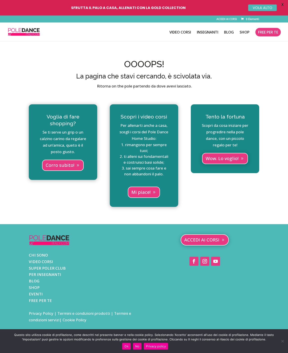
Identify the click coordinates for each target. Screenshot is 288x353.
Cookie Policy (74, 319)
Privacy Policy (41, 313)
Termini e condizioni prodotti (83, 313)
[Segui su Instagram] (204, 261)
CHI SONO (38, 255)
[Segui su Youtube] (215, 261)
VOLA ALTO (262, 7)
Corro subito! (60, 165)
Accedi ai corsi (201, 240)
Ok (126, 346)
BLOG (229, 33)
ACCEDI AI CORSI (226, 19)
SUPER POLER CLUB (47, 268)
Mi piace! (141, 192)
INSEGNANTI (207, 33)
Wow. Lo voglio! (222, 158)
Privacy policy (156, 346)
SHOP (245, 33)
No (137, 346)
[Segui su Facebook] (193, 261)
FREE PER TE (268, 32)
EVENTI (36, 294)
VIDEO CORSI (180, 33)
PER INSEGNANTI (45, 274)
